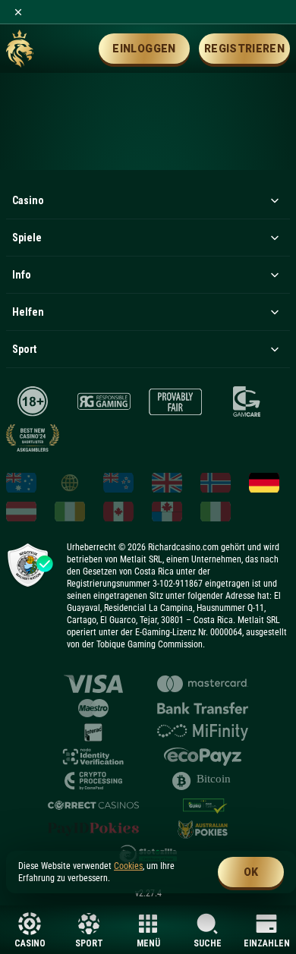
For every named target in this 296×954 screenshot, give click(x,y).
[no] (215, 482)
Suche (208, 943)
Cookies (128, 866)
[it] (215, 511)
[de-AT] (21, 511)
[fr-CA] (167, 511)
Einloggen (143, 49)
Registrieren (244, 49)
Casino (30, 943)
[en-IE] (70, 511)
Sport (89, 943)
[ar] (70, 482)
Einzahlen (267, 943)
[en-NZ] (118, 482)
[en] (167, 482)
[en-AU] (21, 482)
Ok (251, 872)
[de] (264, 482)
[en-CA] (118, 511)
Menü (148, 943)
